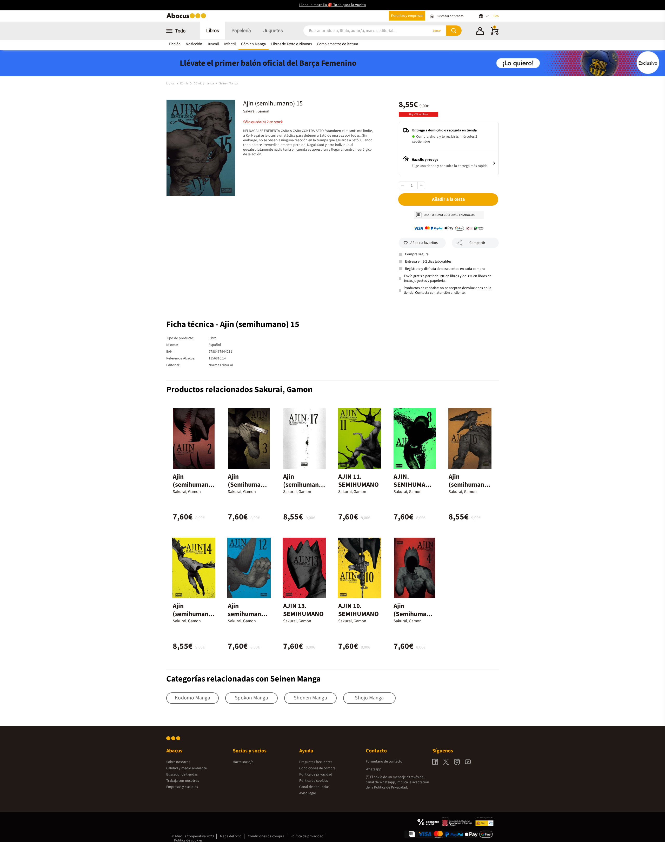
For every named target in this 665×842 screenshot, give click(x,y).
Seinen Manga (228, 83)
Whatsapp (373, 769)
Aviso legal (307, 793)
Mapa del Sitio (231, 836)
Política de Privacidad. (391, 787)
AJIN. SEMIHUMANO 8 (414, 484)
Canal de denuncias (314, 787)
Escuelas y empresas (407, 15)
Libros (212, 30)
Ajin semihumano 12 (246, 614)
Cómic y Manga (253, 44)
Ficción (175, 44)
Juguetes (273, 30)
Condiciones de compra (317, 768)
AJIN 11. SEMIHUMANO (358, 480)
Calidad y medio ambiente (186, 768)
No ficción (194, 44)
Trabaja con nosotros (182, 780)
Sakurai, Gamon (256, 111)
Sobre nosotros (178, 762)
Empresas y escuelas (182, 787)
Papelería (241, 30)
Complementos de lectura (337, 44)
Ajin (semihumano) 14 (193, 614)
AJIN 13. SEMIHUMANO (303, 610)
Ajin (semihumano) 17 (304, 484)
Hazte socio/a (243, 762)
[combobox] (359, 31)
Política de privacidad (315, 774)
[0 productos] (494, 34)
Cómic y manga (204, 83)
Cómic (184, 83)
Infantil (230, 44)
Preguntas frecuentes (315, 762)
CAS (496, 16)
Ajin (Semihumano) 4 (414, 614)
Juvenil (213, 44)
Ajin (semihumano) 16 (469, 484)
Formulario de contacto (384, 761)
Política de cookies (313, 780)
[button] (480, 32)
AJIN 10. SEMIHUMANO (358, 610)
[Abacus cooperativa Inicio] (187, 18)
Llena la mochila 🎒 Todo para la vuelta (332, 5)
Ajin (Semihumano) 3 (248, 484)
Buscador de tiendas (182, 774)
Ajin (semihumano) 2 (193, 484)
